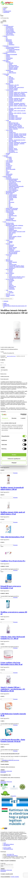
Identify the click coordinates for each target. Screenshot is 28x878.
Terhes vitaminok (12, 72)
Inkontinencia (12, 268)
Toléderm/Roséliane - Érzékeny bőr (16, 127)
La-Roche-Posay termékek (11, 89)
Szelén (7, 172)
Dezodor (10, 207)
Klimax (10, 263)
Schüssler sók (12, 50)
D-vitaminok (8, 175)
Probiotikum (11, 249)
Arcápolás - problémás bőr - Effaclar (16, 98)
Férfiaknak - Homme (13, 149)
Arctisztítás (11, 91)
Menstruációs (9, 39)
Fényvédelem (11, 78)
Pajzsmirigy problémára (11, 220)
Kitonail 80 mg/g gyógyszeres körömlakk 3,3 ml (11, 587)
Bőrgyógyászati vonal (13, 122)
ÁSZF (4, 843)
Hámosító (11, 234)
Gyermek (11, 80)
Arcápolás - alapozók (13, 144)
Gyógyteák (11, 292)
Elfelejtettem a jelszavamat (6, 771)
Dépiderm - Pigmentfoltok (14, 124)
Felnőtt (10, 158)
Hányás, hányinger (13, 247)
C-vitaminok (8, 166)
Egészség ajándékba (10, 295)
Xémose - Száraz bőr (13, 128)
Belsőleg (10, 43)
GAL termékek (9, 161)
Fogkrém (11, 281)
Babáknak (8, 61)
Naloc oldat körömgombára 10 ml (12, 537)
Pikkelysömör (12, 237)
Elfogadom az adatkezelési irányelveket (10, 760)
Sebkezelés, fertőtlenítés (14, 187)
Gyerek (10, 159)
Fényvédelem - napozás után (15, 119)
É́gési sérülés (11, 226)
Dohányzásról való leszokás (12, 208)
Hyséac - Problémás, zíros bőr (15, 125)
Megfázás (5, 53)
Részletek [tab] (14, 418)
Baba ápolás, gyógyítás (14, 66)
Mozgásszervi (9, 41)
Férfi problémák (9, 269)
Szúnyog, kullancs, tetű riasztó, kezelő (17, 231)
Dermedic (8, 153)
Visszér (10, 275)
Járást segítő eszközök (13, 185)
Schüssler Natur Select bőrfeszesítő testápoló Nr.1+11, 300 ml (13, 637)
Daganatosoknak (9, 219)
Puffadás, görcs (12, 248)
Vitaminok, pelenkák (13, 67)
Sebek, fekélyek (12, 232)
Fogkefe (10, 284)
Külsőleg (11, 241)
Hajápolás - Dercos (13, 148)
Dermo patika (6, 74)
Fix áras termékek (10, 30)
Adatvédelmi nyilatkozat (8, 844)
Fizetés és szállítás (7, 847)
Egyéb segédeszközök (13, 190)
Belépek (2, 769)
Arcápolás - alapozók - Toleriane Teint (17, 104)
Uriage (7, 120)
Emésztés (8, 243)
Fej (6, 37)
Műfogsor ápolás (12, 286)
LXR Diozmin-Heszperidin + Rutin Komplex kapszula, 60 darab (13, 740)
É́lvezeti (10, 291)
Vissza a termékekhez (5, 876)
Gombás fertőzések (13, 194)
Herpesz (10, 235)
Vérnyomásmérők (12, 188)
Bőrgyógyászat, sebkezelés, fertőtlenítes (14, 225)
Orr (9, 257)
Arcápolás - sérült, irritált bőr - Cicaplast (17, 108)
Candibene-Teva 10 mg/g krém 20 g (13, 561)
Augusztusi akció (9, 26)
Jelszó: (2, 866)
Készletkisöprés (9, 27)
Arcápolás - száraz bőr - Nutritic (15, 99)
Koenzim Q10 (9, 165)
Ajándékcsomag (12, 132)
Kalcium (8, 163)
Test (9, 205)
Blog (4, 9)
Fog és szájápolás (9, 279)
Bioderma (8, 83)
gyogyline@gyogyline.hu (12, 855)
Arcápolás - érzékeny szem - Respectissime (18, 92)
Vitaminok (8, 59)
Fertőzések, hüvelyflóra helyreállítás (16, 267)
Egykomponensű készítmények (12, 47)
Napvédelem (11, 202)
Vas (7, 170)
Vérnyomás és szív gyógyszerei (15, 278)
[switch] (24, 440)
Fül (9, 258)
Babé (7, 75)
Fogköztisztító (12, 289)
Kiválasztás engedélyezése (14, 458)
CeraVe (7, 154)
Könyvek (8, 293)
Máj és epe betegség (13, 252)
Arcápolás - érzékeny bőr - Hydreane (17, 93)
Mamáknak (8, 70)
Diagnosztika (9, 177)
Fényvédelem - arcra (13, 115)
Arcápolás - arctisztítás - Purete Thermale (17, 133)
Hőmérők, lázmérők (13, 183)
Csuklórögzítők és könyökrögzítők (16, 186)
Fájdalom (5, 36)
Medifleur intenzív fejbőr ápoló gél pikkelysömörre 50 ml (13, 513)
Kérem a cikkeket (4, 761)
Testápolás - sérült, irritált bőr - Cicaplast (17, 113)
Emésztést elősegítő (13, 253)
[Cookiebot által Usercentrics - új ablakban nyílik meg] (20, 414)
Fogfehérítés (11, 287)
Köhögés (8, 55)
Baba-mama (5, 60)
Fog (7, 38)
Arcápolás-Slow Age (13, 152)
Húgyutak (8, 259)
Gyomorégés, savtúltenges (14, 251)
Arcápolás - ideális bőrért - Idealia (16, 136)
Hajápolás (11, 81)
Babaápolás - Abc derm (14, 85)
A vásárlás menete (7, 11)
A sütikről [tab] (23, 418)
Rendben (14, 454)
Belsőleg (10, 242)
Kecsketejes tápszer (13, 65)
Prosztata (11, 270)
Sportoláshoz (11, 44)
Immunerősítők (9, 174)
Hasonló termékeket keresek (11, 356)
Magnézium (8, 168)
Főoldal (5, 303)
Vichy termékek (9, 130)
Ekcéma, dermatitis (13, 197)
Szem (10, 256)
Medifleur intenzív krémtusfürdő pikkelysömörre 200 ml (12, 488)
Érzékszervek (9, 254)
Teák (10, 216)
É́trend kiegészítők (13, 215)
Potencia (10, 271)
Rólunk (4, 8)
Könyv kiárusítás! (10, 28)
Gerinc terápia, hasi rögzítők (15, 181)
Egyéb (4, 221)
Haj (9, 201)
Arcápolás (11, 77)
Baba (10, 121)
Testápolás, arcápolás (13, 88)
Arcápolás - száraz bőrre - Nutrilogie (16, 143)
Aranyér (10, 274)
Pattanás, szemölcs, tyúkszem (15, 236)
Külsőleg (11, 42)
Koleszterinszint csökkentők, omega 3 (17, 276)
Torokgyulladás (9, 58)
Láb (9, 204)
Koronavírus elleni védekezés (15, 227)
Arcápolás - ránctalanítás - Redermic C (17, 103)
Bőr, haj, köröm (9, 193)
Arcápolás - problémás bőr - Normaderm (17, 142)
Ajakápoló (11, 199)
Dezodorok (11, 109)
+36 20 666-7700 (10, 854)
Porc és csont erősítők (10, 169)
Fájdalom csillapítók (13, 69)
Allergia (7, 240)
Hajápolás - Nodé (12, 86)
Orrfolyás (8, 56)
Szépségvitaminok (13, 196)
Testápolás (11, 82)
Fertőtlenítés (11, 229)
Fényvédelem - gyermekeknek (15, 117)
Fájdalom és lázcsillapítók (11, 54)
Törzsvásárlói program (8, 849)
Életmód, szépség (7, 176)
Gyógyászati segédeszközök (12, 179)
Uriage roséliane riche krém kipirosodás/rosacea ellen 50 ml (11, 663)
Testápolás (11, 63)
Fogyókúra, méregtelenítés (11, 209)
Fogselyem (11, 285)
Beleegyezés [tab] (5, 418)
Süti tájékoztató (6, 845)
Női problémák (9, 260)
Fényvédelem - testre (13, 116)
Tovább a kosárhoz (15, 876)
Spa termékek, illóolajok (11, 191)
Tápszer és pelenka (10, 34)
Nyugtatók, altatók (10, 224)
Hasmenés (11, 246)
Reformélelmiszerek (10, 192)
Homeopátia (5, 45)
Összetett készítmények (11, 52)
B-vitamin (8, 164)
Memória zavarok (10, 223)
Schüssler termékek (10, 31)
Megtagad (14, 462)
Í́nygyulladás (11, 280)
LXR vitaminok (9, 33)
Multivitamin (8, 157)
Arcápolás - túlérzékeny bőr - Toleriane (17, 94)
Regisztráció (3, 772)
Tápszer (10, 64)
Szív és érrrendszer (10, 273)
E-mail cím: (3, 863)
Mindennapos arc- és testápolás (15, 126)
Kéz (9, 203)
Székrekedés (11, 245)
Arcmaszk (11, 131)
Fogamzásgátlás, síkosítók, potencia (16, 265)
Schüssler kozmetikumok (14, 49)
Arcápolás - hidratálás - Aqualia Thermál (17, 135)
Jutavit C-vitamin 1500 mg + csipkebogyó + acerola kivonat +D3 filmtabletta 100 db (13, 689)
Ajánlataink (5, 25)
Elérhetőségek (6, 12)
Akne (10, 76)
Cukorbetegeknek (10, 212)
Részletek (15, 473)
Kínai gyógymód (9, 210)
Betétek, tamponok (13, 262)
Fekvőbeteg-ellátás (13, 180)
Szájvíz (10, 282)
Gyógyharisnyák (12, 182)
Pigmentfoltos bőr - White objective (16, 87)
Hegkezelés (11, 238)
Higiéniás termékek (13, 230)
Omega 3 (8, 171)
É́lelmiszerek (11, 218)
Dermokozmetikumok (10, 32)
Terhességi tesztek (12, 264)
